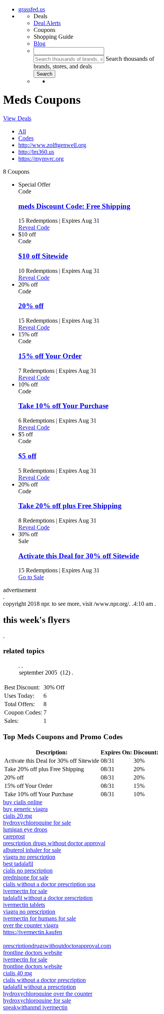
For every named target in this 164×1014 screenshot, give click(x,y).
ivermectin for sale (25, 891)
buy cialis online (22, 802)
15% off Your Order (50, 356)
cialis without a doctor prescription (44, 980)
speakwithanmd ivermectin (35, 1007)
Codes (26, 138)
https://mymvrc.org (41, 158)
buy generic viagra (25, 809)
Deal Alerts (47, 23)
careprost (14, 836)
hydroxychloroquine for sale (37, 822)
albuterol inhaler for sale (32, 850)
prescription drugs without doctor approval (54, 843)
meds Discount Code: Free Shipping (74, 206)
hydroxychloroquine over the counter (47, 993)
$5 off (27, 456)
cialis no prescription (28, 870)
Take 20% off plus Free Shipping (70, 506)
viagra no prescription (29, 857)
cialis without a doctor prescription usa (49, 884)
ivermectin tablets (24, 905)
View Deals (17, 118)
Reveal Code (34, 227)
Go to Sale (31, 577)
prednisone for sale (25, 877)
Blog (39, 43)
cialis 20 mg (17, 816)
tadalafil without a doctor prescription (48, 898)
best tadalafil (18, 863)
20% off (30, 306)
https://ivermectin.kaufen (32, 932)
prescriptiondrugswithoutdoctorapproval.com (57, 946)
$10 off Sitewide (43, 256)
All (22, 131)
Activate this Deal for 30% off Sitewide (78, 556)
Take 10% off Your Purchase (63, 406)
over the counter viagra (30, 925)
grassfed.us (31, 9)
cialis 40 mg (17, 973)
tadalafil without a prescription (39, 987)
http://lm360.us (36, 152)
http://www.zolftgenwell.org (52, 145)
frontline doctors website (32, 952)
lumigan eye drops (25, 829)
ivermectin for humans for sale (39, 918)
